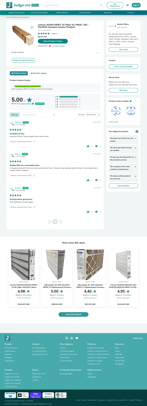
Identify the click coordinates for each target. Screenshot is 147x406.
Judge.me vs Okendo (13, 380)
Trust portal (64, 357)
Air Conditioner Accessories (17, 17)
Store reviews (10, 351)
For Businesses (115, 5)
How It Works (123, 186)
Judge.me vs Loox (12, 374)
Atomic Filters (60, 46)
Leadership (36, 377)
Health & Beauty (62, 13)
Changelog (119, 364)
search (101, 5)
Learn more (113, 121)
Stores (89, 374)
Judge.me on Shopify (95, 348)
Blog (117, 348)
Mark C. (18, 154)
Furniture (130, 13)
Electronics (108, 13)
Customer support (67, 351)
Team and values (39, 374)
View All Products (73, 314)
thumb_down (96, 146)
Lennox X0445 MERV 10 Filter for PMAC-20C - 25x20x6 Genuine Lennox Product (63, 26)
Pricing (62, 348)
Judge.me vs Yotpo (12, 377)
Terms (78, 400)
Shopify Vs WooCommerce (98, 354)
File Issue (123, 90)
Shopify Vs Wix (93, 364)
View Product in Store (52, 41)
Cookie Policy (122, 400)
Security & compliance (69, 354)
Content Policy (112, 400)
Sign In (136, 5)
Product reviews (11, 348)
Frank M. (18, 122)
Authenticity (92, 400)
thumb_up (88, 146)
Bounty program (66, 374)
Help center (119, 357)
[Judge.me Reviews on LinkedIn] (71, 338)
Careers (35, 380)
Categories (91, 377)
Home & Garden (85, 13)
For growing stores (39, 354)
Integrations (9, 361)
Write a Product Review (23, 60)
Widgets (8, 357)
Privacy (84, 400)
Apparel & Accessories (16, 13)
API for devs (120, 361)
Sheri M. (18, 188)
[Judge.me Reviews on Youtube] (76, 338)
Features (8, 354)
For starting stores (39, 351)
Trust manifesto (66, 361)
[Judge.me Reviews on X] (66, 338)
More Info (123, 49)
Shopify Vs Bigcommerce (97, 351)
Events (117, 351)
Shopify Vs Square (94, 361)
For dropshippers (39, 348)
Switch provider (11, 386)
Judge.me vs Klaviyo (13, 383)
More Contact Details (123, 66)
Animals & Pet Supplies (39, 13)
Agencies (118, 354)
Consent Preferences (135, 400)
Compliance (101, 400)
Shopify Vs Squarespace (97, 357)
